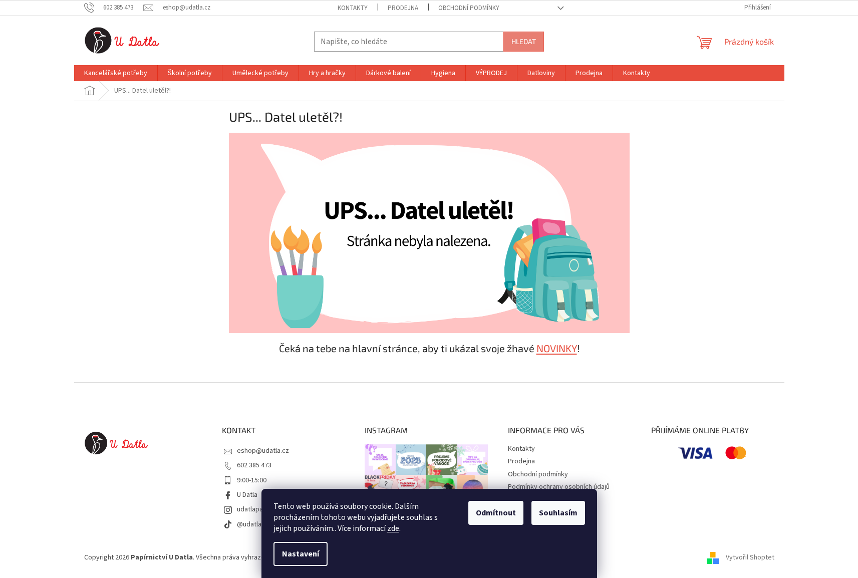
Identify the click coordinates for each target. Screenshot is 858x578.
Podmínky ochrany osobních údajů (559, 487)
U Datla (247, 495)
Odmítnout (496, 512)
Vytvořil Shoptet (750, 557)
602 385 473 (254, 465)
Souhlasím (558, 512)
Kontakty (353, 8)
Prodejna (403, 8)
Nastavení (300, 553)
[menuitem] (115, 73)
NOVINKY (556, 348)
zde (393, 528)
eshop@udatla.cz (263, 451)
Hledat (523, 41)
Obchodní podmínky (468, 8)
